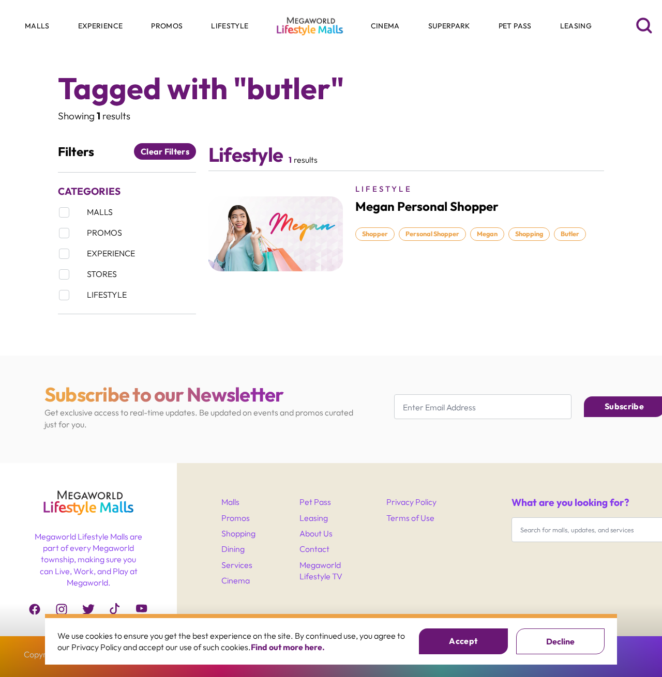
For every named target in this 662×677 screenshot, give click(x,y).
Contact (314, 549)
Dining (233, 549)
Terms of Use (410, 518)
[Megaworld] (88, 507)
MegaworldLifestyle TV (320, 570)
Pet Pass (315, 502)
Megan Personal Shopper (427, 206)
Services (236, 565)
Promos (235, 518)
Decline (560, 641)
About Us (316, 533)
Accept (463, 641)
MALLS (30, 62)
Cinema (235, 580)
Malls (230, 502)
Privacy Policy (411, 502)
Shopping (238, 533)
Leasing (313, 518)
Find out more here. (288, 647)
